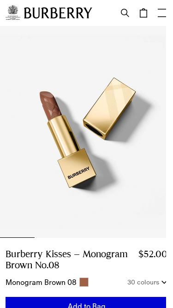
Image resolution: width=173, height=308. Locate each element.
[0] (143, 12)
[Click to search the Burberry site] (125, 12)
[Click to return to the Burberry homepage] (58, 13)
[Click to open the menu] (161, 12)
